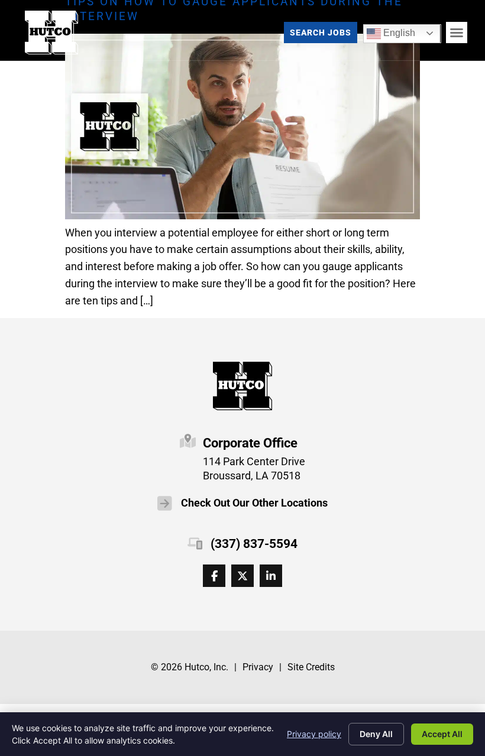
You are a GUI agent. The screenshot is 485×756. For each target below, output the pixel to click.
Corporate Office (250, 442)
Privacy (257, 667)
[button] (456, 32)
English (391, 31)
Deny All (376, 734)
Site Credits (311, 667)
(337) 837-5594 (254, 544)
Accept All (442, 734)
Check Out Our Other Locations (254, 503)
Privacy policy (314, 734)
